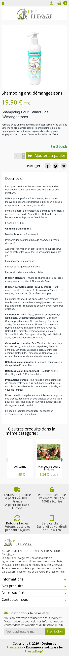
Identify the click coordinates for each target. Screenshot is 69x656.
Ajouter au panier (49, 155)
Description (14, 178)
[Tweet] (56, 165)
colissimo (20, 466)
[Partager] (47, 165)
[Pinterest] (64, 165)
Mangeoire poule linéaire (49, 468)
